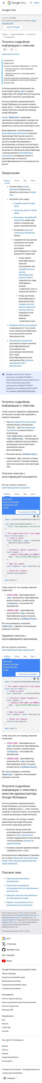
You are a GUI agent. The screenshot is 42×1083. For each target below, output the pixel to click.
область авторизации (23, 835)
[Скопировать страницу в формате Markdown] (12, 49)
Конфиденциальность (31, 1069)
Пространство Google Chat (20, 341)
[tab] (7, 180)
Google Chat (9, 10)
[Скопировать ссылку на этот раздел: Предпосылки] (22, 173)
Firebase (5, 1054)
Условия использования (11, 988)
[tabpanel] (21, 276)
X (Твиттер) (6, 1027)
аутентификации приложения (14, 133)
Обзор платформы (9, 973)
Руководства (9, 37)
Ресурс (10, 117)
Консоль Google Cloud (10, 1006)
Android (5, 1046)
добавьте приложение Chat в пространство (21, 363)
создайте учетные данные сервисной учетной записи (27, 307)
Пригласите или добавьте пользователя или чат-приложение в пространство (23, 888)
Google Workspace (17, 34)
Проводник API (7, 1010)
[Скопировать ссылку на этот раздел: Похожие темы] (23, 872)
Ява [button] (25, 181)
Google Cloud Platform (10, 1057)
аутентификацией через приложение (18, 650)
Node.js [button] (7, 181)
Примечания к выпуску (10, 54)
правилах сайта (7, 922)
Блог (3, 1020)
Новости (5, 1024)
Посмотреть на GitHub (27, 512)
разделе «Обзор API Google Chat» (23, 391)
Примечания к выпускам (11, 981)
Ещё (32, 181)
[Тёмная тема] (34, 516)
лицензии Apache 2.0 (9, 920)
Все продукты (7, 1061)
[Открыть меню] (3, 3)
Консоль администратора (12, 999)
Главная (5, 34)
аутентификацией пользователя (16, 488)
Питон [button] (16, 181)
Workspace (24, 2)
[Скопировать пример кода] (38, 516)
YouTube (5, 1031)
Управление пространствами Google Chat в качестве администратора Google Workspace (20, 861)
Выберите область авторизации (23, 325)
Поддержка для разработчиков (14, 985)
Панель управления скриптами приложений (19, 1002)
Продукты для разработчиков (13, 977)
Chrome (5, 1050)
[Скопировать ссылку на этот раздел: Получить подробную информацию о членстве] (36, 405)
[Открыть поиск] (31, 2)
